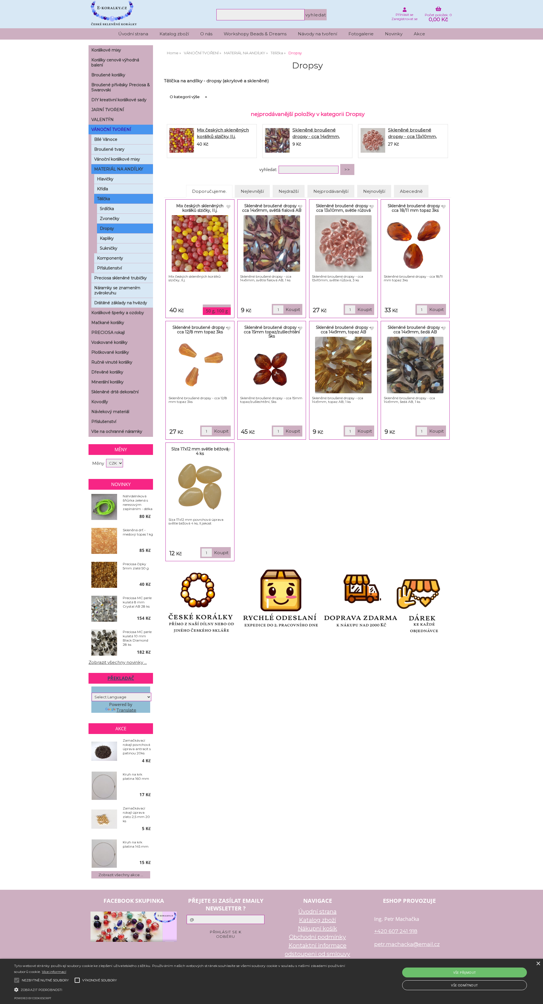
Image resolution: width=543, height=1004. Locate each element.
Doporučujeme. (209, 191)
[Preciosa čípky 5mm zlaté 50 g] (104, 575)
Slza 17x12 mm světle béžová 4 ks (199, 451)
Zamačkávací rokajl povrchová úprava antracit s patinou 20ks (137, 746)
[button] (181, 989)
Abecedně (411, 191)
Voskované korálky (109, 342)
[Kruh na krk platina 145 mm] (104, 853)
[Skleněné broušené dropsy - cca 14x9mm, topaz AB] (343, 365)
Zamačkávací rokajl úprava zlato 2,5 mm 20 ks (136, 814)
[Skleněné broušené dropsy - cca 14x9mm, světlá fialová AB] (277, 141)
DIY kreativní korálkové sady (118, 99)
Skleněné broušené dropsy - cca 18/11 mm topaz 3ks (415, 208)
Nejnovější (374, 191)
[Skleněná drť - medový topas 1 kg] (104, 541)
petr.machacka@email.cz (407, 944)
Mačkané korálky (107, 322)
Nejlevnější (252, 191)
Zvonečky (109, 218)
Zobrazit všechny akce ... (120, 875)
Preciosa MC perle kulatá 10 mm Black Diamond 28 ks (137, 638)
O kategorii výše (185, 96)
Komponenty (110, 258)
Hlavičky (105, 179)
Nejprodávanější (330, 191)
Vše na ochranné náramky (116, 431)
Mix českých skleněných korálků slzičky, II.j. (199, 208)
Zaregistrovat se (404, 19)
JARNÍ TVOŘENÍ (107, 109)
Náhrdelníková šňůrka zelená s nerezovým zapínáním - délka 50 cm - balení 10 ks (137, 502)
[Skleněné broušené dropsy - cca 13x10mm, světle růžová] (373, 141)
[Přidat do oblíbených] (228, 206)
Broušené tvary (109, 149)
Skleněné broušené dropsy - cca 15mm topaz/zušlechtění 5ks (272, 332)
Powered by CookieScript (32, 998)
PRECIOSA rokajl (108, 332)
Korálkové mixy (106, 50)
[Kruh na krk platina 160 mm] (104, 786)
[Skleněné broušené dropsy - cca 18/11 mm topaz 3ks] (415, 243)
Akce (419, 33)
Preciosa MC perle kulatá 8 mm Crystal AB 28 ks (137, 602)
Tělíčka (103, 198)
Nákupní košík (317, 928)
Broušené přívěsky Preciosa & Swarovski (120, 87)
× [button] (538, 964)
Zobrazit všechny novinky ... (118, 662)
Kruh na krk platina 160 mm (136, 776)
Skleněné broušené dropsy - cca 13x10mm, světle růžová (412, 136)
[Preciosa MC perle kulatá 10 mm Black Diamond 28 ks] (104, 643)
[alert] (271, 981)
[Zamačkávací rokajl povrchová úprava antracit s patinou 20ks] (104, 752)
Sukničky (108, 248)
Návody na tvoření (317, 33)
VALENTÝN (102, 119)
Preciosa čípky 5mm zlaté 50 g (136, 566)
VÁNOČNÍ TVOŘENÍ (111, 129)
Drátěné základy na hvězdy (120, 302)
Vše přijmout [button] (464, 972)
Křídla (102, 188)
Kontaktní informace (317, 945)
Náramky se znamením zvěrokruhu (117, 290)
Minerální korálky (107, 382)
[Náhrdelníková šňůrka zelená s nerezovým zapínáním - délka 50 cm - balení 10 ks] (104, 507)
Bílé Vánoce (105, 139)
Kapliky (107, 238)
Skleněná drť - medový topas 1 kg (138, 532)
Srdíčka (107, 208)
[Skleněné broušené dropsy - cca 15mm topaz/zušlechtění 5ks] (271, 368)
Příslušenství (109, 268)
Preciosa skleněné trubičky (120, 277)
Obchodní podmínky (317, 937)
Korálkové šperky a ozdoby (117, 312)
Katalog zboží (174, 33)
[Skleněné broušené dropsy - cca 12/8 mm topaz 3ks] (200, 365)
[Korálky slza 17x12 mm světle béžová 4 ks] (200, 486)
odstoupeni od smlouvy (317, 954)
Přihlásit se (404, 14)
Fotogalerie (361, 33)
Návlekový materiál (110, 411)
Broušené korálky (108, 74)
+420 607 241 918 (395, 931)
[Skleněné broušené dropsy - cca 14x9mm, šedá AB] (415, 365)
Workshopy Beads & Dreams (255, 33)
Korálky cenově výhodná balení (115, 62)
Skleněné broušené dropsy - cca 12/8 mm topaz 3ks (200, 329)
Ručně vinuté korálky (111, 362)
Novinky (393, 33)
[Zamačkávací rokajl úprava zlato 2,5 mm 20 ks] (104, 819)
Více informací (54, 972)
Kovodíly (99, 401)
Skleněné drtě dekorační (115, 391)
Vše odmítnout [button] (464, 985)
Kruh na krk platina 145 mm (135, 844)
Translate (126, 710)
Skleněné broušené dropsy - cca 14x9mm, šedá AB (415, 329)
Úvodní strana (133, 33)
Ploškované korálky (110, 352)
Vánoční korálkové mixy (117, 159)
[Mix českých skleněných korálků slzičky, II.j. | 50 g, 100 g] (200, 243)
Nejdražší (289, 191)
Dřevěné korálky (107, 372)
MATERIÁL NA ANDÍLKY (118, 169)
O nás (206, 33)
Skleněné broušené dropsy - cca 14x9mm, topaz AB (343, 329)
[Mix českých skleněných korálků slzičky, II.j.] (181, 141)
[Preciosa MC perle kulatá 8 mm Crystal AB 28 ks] (104, 609)
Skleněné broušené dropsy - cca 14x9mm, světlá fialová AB (316, 136)
